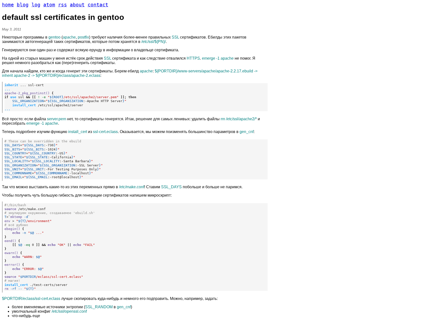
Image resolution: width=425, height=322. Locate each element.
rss (62, 5)
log (35, 5)
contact (98, 5)
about (77, 5)
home (8, 5)
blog (23, 5)
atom (49, 5)
